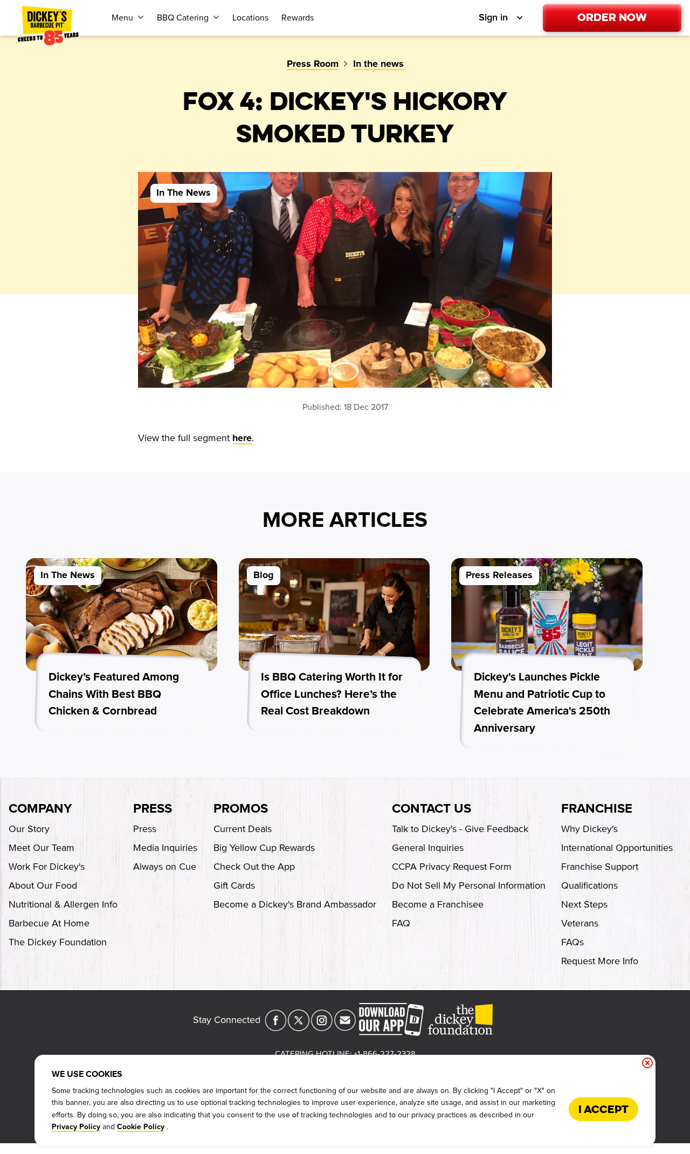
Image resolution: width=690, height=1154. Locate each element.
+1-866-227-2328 (385, 1054)
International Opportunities (617, 848)
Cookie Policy (140, 1127)
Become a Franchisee (438, 904)
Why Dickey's (589, 829)
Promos (240, 808)
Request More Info (599, 961)
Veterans (579, 923)
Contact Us (431, 808)
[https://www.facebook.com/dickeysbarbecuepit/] (275, 1028)
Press (152, 808)
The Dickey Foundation (58, 942)
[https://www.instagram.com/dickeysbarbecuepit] (322, 1028)
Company (40, 808)
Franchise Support (599, 867)
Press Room (313, 64)
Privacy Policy (76, 1127)
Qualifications (589, 885)
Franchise (596, 808)
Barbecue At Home (49, 923)
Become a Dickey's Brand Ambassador (294, 904)
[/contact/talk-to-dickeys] (345, 1028)
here (242, 438)
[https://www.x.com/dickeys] (298, 1028)
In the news (378, 64)
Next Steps (584, 904)
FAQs (572, 942)
